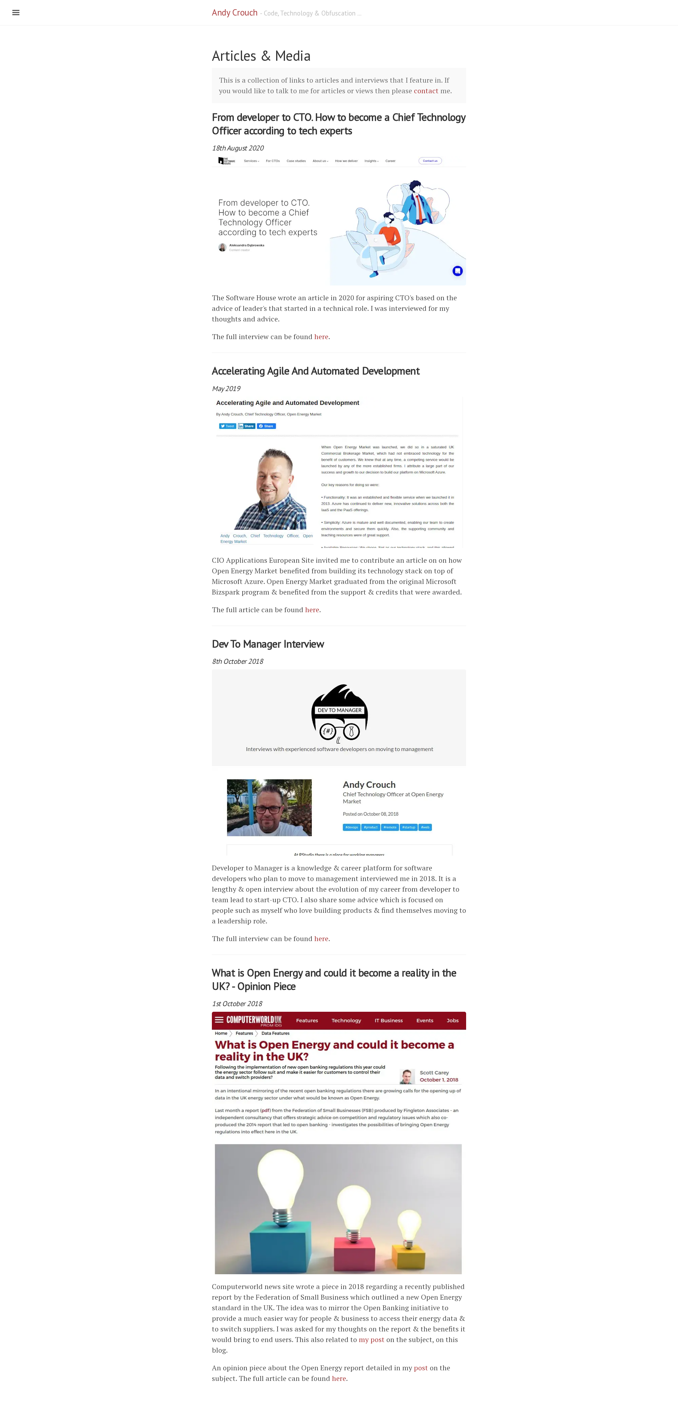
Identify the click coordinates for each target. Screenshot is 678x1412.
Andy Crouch (235, 12)
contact (426, 90)
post (421, 1367)
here (321, 336)
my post (372, 1339)
